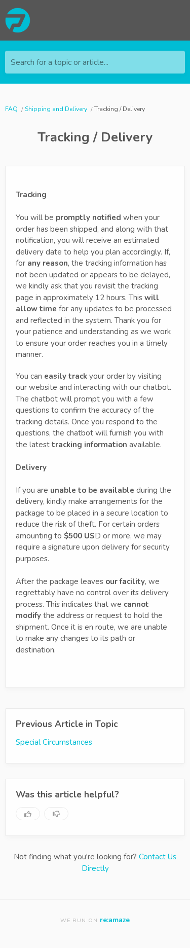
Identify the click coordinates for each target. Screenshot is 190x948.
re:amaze (115, 920)
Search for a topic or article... (59, 62)
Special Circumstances (54, 742)
